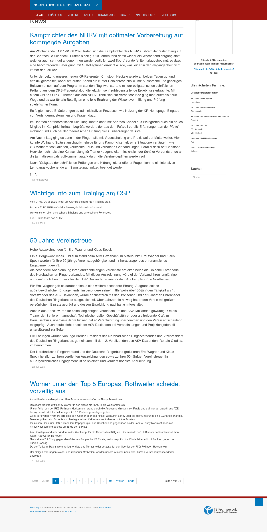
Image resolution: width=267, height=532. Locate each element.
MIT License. (105, 507)
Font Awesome (37, 511)
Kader (88, 15)
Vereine (73, 15)
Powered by (220, 510)
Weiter (120, 481)
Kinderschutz (145, 15)
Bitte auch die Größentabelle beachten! (214, 69)
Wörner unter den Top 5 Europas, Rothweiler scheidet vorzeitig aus (105, 387)
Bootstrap (34, 507)
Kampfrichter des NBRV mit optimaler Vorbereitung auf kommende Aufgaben (106, 38)
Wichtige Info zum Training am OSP (80, 192)
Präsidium (55, 15)
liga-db (125, 15)
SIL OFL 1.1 (70, 511)
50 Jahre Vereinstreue (61, 239)
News (39, 15)
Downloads (106, 15)
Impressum (168, 15)
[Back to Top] (259, 502)
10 (110, 481)
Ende (131, 481)
